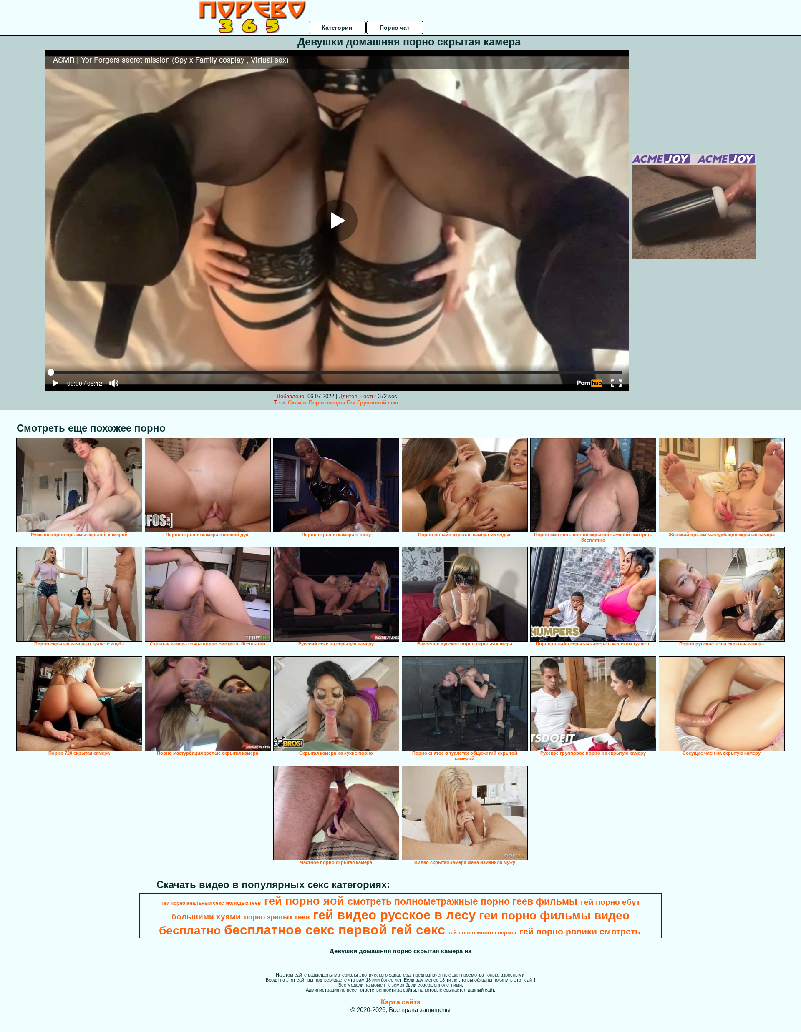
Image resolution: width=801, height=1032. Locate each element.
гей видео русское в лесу (394, 915)
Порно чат (395, 27)
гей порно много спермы (482, 932)
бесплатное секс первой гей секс (334, 929)
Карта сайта (401, 1002)
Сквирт (297, 402)
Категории (337, 27)
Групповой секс (378, 402)
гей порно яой (304, 901)
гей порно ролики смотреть (579, 932)
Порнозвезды (327, 402)
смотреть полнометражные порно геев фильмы (462, 901)
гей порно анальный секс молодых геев (211, 903)
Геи (351, 402)
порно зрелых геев (277, 917)
